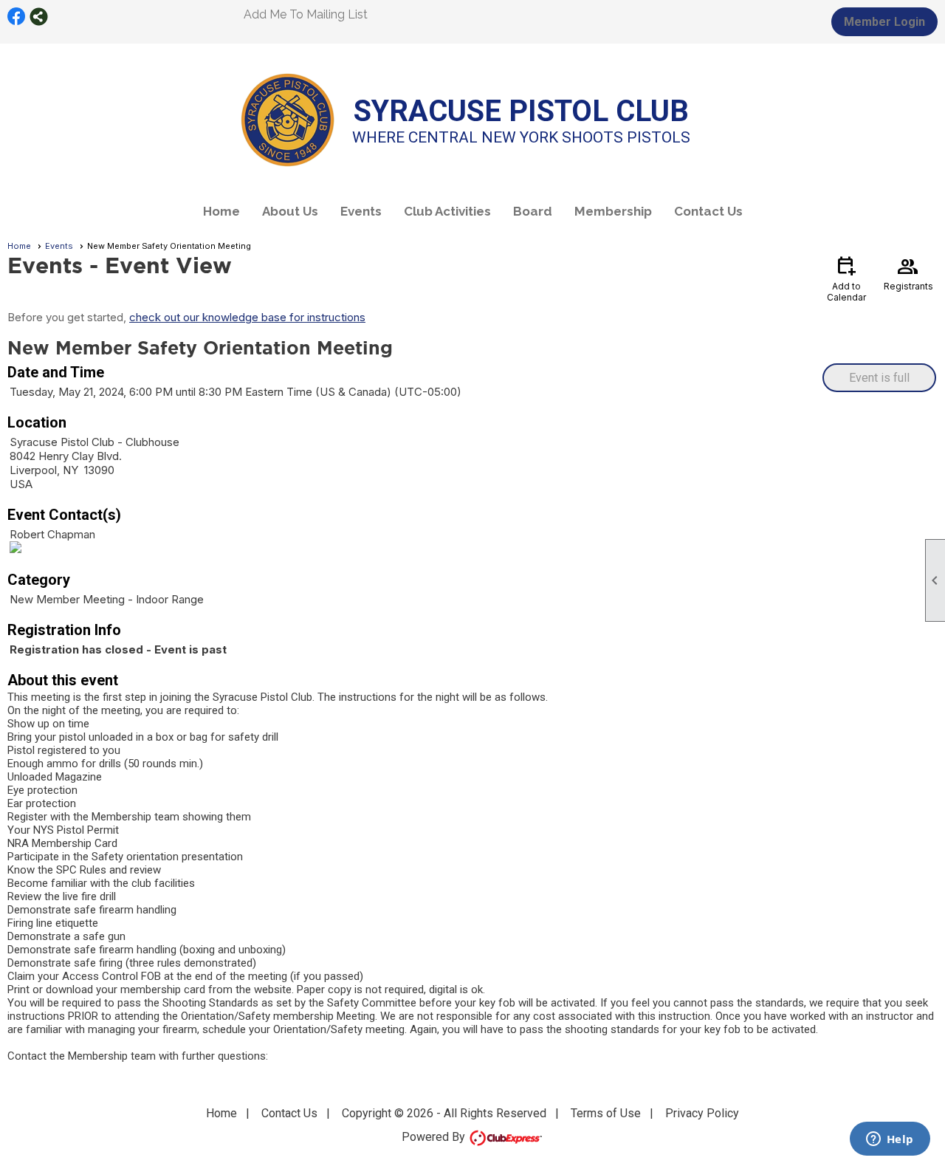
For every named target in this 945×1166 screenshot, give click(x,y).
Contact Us (708, 211)
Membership (613, 211)
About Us (290, 211)
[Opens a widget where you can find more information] (889, 1140)
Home (221, 211)
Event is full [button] (879, 378)
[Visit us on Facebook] (16, 16)
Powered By (435, 1137)
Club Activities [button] (447, 211)
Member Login (884, 22)
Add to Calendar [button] (846, 278)
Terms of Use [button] (606, 1113)
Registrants (908, 272)
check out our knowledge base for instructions (247, 317)
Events (361, 211)
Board (532, 211)
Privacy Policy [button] (702, 1113)
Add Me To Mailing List (306, 14)
